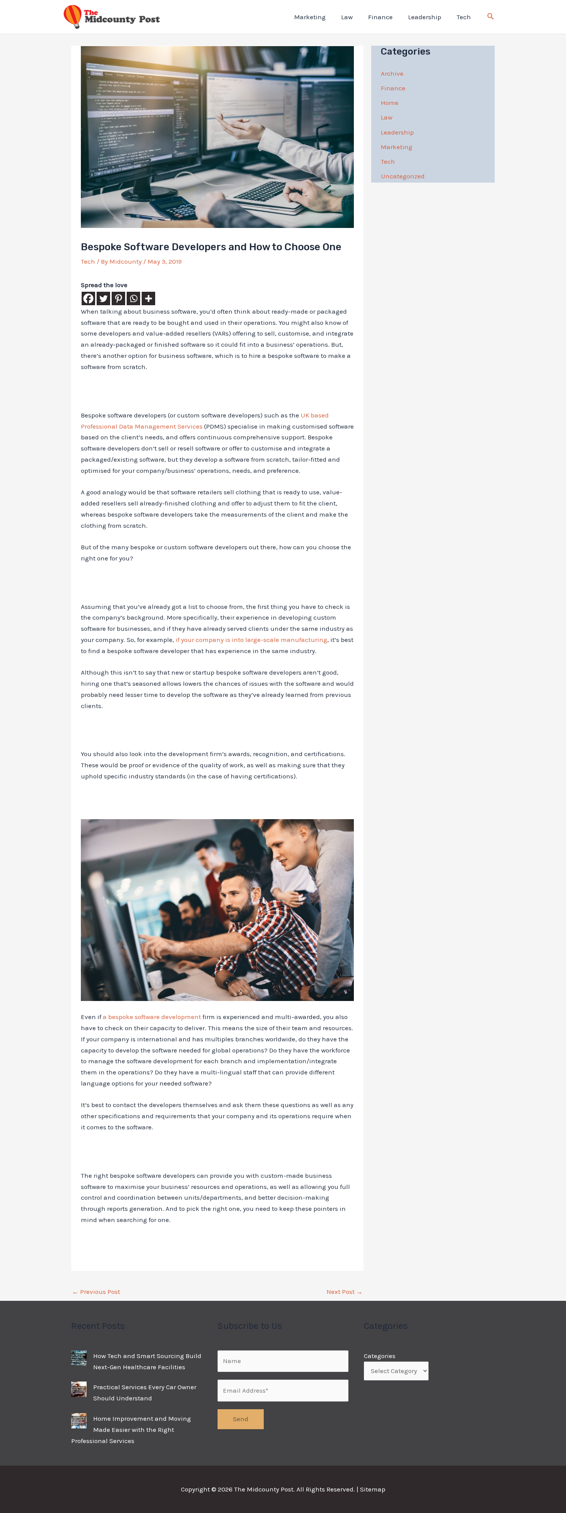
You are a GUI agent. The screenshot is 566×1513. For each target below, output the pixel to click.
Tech (464, 17)
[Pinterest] (118, 298)
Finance (380, 17)
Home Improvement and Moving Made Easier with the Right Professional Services (131, 1430)
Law (347, 17)
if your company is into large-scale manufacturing (251, 639)
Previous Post (96, 1291)
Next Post (345, 1291)
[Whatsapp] (133, 298)
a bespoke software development (152, 1017)
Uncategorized (403, 176)
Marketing (310, 17)
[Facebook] (88, 298)
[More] (148, 298)
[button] (490, 17)
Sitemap (372, 1489)
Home (390, 102)
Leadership (424, 17)
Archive (392, 73)
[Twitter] (103, 298)
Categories (379, 1356)
